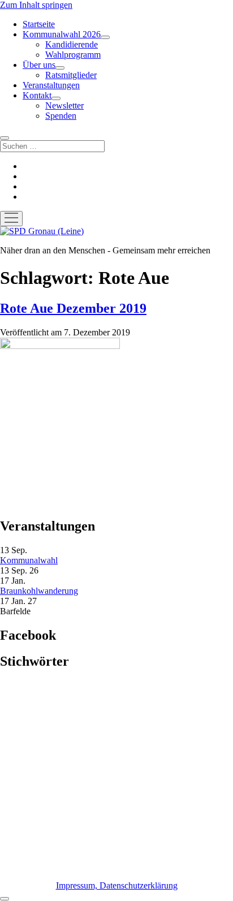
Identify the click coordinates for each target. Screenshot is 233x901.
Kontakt (37, 95)
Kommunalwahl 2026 (62, 34)
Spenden (60, 115)
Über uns (39, 65)
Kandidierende (71, 44)
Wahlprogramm (73, 54)
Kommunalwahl (29, 560)
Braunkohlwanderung (39, 591)
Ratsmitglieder (71, 75)
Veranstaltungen (51, 85)
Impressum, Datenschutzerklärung (117, 885)
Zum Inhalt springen (36, 5)
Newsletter (64, 105)
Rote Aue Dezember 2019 (73, 308)
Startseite (39, 24)
